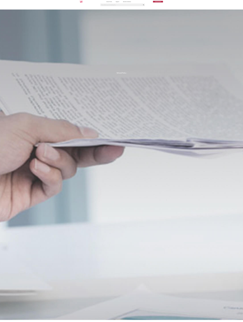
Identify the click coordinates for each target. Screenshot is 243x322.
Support (117, 1)
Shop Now (158, 1)
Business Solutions (127, 1)
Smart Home (109, 1)
